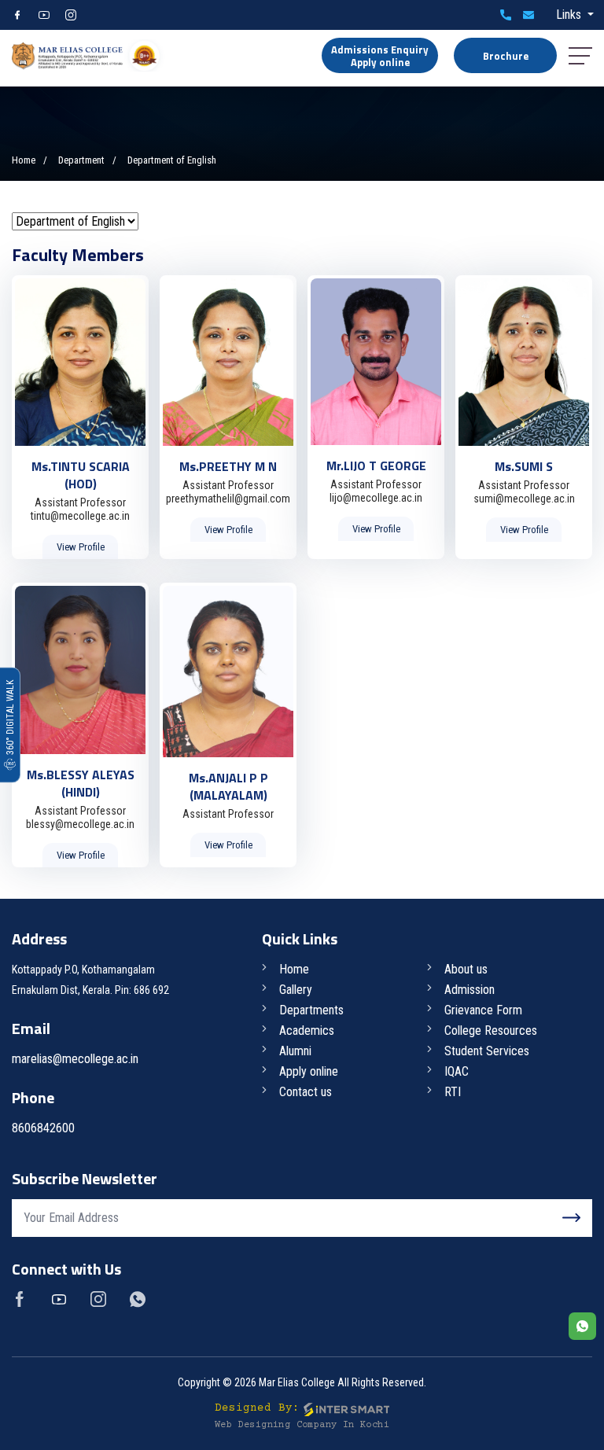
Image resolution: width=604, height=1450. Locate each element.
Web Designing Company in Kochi (302, 1425)
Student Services (486, 1050)
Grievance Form (483, 1010)
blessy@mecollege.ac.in (80, 824)
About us (466, 969)
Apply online (308, 1071)
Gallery (295, 989)
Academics (306, 1030)
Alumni (295, 1050)
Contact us (305, 1091)
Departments (311, 1010)
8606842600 (505, 15)
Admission (469, 989)
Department (81, 160)
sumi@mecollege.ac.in (524, 498)
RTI (452, 1091)
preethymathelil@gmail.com (228, 498)
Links (570, 14)
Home (23, 160)
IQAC (456, 1071)
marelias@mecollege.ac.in (528, 15)
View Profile (81, 547)
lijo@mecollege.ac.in (376, 497)
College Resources (490, 1030)
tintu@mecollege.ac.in (80, 516)
